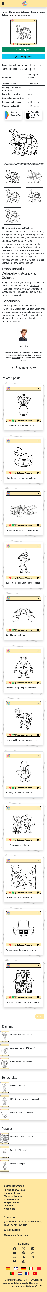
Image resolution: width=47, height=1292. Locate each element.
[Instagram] (20, 367)
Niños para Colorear (19, 12)
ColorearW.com (31, 1280)
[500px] (14, 1257)
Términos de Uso (12, 1193)
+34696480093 (13, 1230)
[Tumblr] (27, 367)
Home (4, 12)
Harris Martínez (36, 1283)
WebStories (9, 1209)
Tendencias (9, 1077)
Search (39, 1016)
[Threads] (14, 1261)
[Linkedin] (23, 367)
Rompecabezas (11, 1202)
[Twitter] (31, 367)
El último (7, 1026)
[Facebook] (16, 367)
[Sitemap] (23, 1261)
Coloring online (24, 57)
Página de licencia (13, 1196)
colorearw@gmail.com (17, 1235)
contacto (15, 358)
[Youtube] (34, 367)
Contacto (8, 1206)
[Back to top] (41, 1285)
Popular (7, 1128)
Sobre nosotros (11, 1199)
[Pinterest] (23, 1253)
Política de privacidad (14, 1190)
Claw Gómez (12, 352)
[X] (23, 1249)
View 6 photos (25, 50)
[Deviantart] (12, 367)
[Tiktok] (32, 1253)
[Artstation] (32, 1257)
